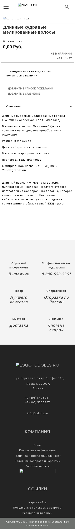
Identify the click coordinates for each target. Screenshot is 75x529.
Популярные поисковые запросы (37, 507)
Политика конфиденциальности (37, 456)
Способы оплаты (37, 466)
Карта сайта (38, 502)
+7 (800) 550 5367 (37, 402)
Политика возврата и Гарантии (38, 461)
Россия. (37, 388)
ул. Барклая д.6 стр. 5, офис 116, (40, 378)
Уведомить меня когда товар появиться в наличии (29, 73)
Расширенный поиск (37, 513)
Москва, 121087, (37, 384)
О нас (38, 445)
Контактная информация (37, 450)
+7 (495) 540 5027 (37, 398)
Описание (13, 106)
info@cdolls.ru (37, 413)
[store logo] (34, 6)
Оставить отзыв (12, 41)
